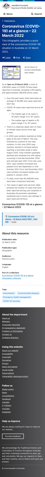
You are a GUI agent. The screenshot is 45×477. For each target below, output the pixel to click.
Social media (7, 370)
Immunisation (9, 293)
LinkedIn (5, 402)
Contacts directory (10, 337)
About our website (10, 350)
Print (18, 57)
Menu (9, 14)
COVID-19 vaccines (11, 301)
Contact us (7, 334)
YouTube (6, 409)
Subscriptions (8, 373)
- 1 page (21, 219)
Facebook (6, 399)
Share (28, 57)
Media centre (8, 389)
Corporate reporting (11, 325)
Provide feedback (13, 436)
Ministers (6, 321)
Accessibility (7, 354)
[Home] (22, 5)
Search (38, 14)
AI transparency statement (13, 328)
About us (6, 318)
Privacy (5, 363)
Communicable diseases (28, 293)
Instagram (6, 412)
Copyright (6, 357)
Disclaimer (6, 360)
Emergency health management (17, 297)
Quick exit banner (9, 367)
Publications (9, 21)
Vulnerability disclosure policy (15, 376)
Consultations (8, 396)
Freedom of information (12, 331)
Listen (8, 57)
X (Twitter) (6, 405)
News (4, 392)
